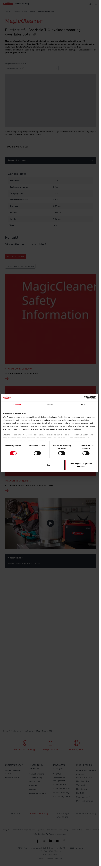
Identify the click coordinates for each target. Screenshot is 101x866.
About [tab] (82, 405)
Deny (49, 465)
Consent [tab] (17, 405)
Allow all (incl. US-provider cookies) (80, 465)
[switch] (37, 453)
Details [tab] (50, 405)
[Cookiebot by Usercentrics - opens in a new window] (85, 397)
